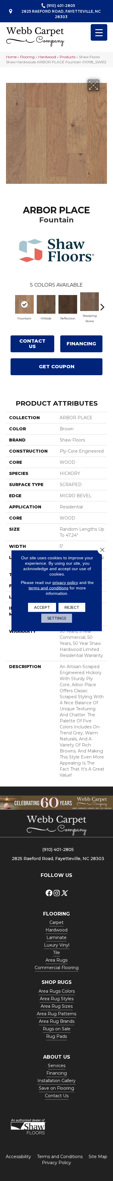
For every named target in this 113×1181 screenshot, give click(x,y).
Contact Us (32, 343)
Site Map (98, 1156)
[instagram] (57, 893)
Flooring (27, 57)
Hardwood (47, 57)
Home (11, 57)
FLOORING (56, 914)
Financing (81, 344)
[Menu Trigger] (99, 32)
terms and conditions (48, 587)
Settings (56, 618)
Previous (10, 304)
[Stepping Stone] (89, 302)
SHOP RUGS (57, 982)
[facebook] (49, 893)
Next (102, 304)
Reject (71, 607)
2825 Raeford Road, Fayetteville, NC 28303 (61, 14)
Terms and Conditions (60, 1156)
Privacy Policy (56, 1162)
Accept (42, 607)
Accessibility (18, 1156)
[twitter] (64, 893)
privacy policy (65, 582)
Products (67, 57)
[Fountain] (24, 304)
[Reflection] (68, 304)
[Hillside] (46, 304)
